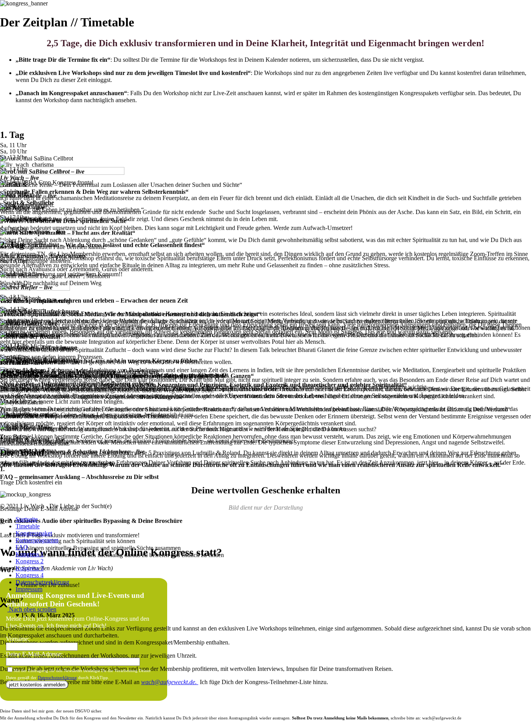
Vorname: (18, 639)
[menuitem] (273, 519)
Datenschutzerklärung (57, 677)
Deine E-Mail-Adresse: (34, 654)
